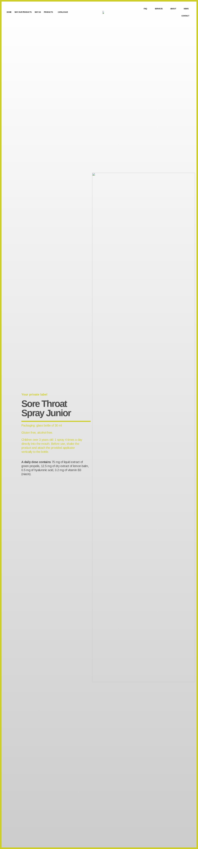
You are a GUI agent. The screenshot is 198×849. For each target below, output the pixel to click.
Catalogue (63, 12)
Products (48, 12)
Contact (185, 16)
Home (9, 12)
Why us (38, 12)
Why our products (23, 12)
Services (159, 9)
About (173, 9)
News (186, 9)
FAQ (145, 9)
